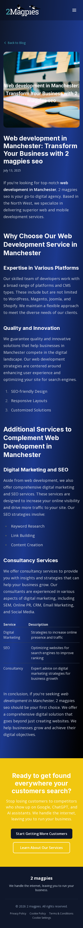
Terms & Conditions (61, 913)
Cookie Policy (38, 913)
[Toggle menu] (74, 10)
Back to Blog (17, 43)
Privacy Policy (18, 913)
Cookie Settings (41, 918)
